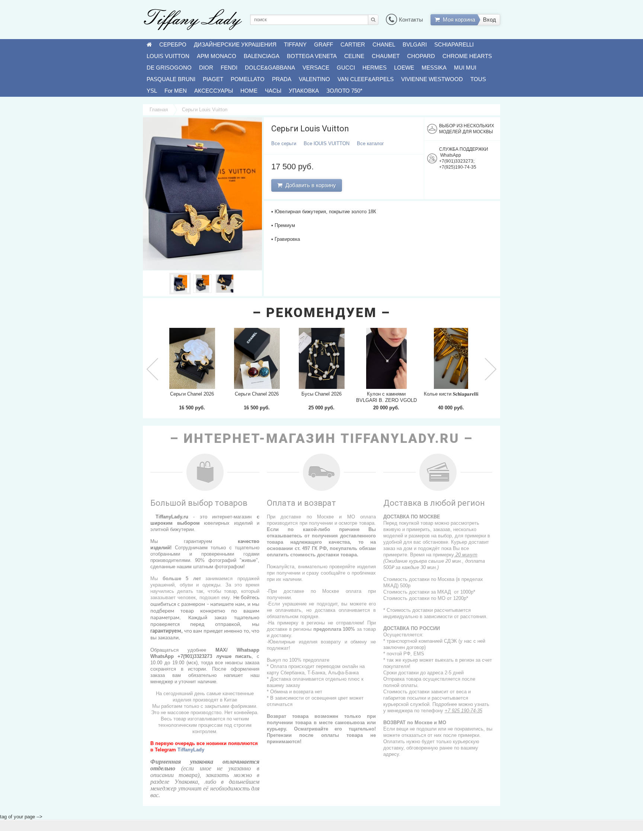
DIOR (206, 67)
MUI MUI (465, 67)
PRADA (281, 79)
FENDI (229, 67)
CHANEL (383, 44)
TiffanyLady (190, 749)
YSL (152, 90)
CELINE (354, 56)
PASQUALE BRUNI (171, 79)
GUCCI (346, 67)
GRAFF (323, 44)
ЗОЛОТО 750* (344, 90)
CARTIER (352, 44)
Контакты (411, 19)
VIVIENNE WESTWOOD (432, 79)
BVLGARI (415, 44)
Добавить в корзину (309, 185)
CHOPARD (421, 56)
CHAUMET (386, 56)
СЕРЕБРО (172, 44)
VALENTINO (314, 79)
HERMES (374, 67)
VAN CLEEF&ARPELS (366, 79)
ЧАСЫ (273, 90)
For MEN (175, 90)
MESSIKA (434, 67)
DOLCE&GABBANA (270, 67)
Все (283, 143)
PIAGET (213, 79)
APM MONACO (216, 56)
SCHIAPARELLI (454, 44)
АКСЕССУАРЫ (213, 90)
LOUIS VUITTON (168, 56)
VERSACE (316, 67)
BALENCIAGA (261, 56)
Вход (489, 19)
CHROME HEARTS (467, 56)
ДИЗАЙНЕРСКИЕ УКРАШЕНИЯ (235, 44)
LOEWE (404, 67)
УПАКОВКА (304, 90)
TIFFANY (295, 44)
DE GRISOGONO (169, 67)
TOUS (478, 79)
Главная (159, 109)
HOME (248, 90)
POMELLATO (248, 79)
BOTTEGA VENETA (312, 56)
